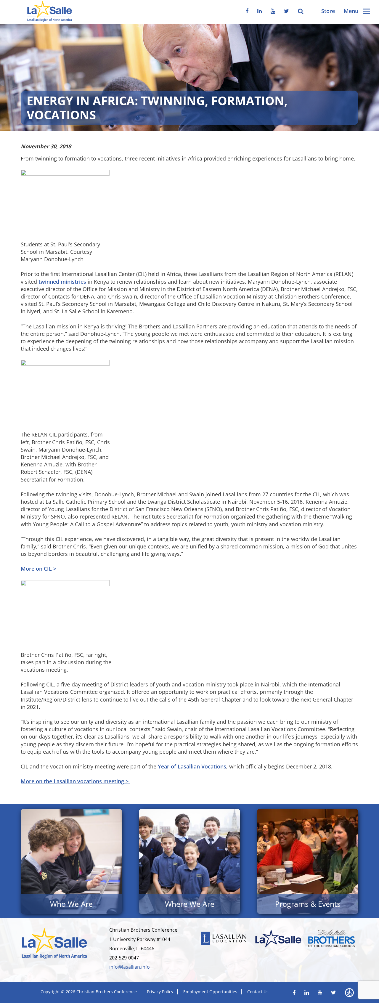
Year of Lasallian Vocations (192, 766)
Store (328, 11)
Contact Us (258, 991)
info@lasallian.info (129, 967)
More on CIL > (38, 568)
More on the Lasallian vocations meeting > (75, 781)
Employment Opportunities (210, 991)
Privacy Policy (160, 991)
